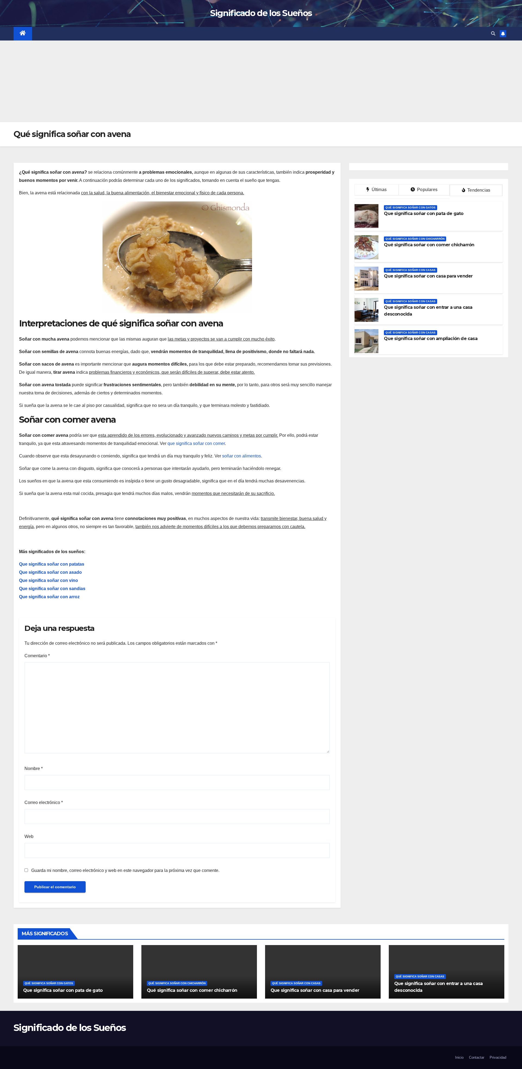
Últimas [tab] (378, 189)
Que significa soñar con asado (50, 572)
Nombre (33, 768)
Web (28, 836)
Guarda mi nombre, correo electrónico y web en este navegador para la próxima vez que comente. (125, 870)
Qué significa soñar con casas (411, 270)
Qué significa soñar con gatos (411, 207)
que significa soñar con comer (196, 443)
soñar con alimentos (241, 456)
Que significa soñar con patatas (51, 564)
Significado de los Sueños (261, 13)
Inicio (459, 1057)
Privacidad (498, 1057)
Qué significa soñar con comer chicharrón (429, 244)
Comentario (37, 655)
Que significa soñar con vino (48, 580)
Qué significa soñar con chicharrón (415, 238)
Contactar (476, 1057)
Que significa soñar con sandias (52, 588)
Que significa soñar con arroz (49, 596)
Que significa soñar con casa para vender (428, 276)
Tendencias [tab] (478, 190)
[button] (493, 33)
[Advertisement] (261, 81)
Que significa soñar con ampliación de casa (430, 338)
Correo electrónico (43, 802)
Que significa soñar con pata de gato (423, 213)
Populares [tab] (426, 189)
